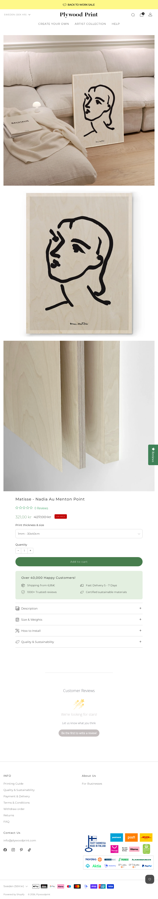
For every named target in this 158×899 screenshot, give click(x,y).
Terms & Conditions (16, 802)
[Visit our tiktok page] (29, 850)
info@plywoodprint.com (19, 840)
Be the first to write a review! (79, 733)
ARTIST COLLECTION (90, 24)
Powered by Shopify (13, 894)
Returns (8, 815)
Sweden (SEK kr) (15, 14)
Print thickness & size (29, 525)
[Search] (133, 15)
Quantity (21, 544)
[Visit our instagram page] (13, 850)
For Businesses (92, 783)
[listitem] (79, 4)
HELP (116, 24)
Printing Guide (13, 783)
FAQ (6, 821)
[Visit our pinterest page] (21, 850)
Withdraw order (14, 809)
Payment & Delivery (16, 796)
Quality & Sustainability (18, 790)
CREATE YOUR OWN (53, 24)
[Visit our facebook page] (5, 850)
